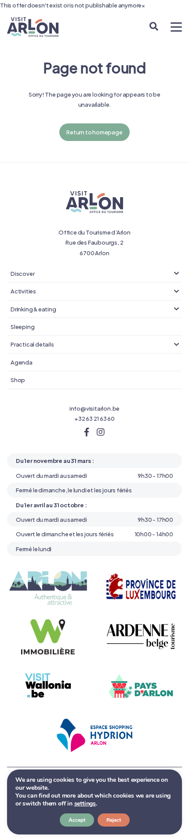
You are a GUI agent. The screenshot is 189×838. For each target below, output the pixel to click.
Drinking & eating (33, 309)
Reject (113, 820)
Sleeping (22, 326)
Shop (18, 379)
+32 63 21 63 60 (94, 418)
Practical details (32, 344)
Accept (77, 820)
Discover (22, 273)
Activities (23, 291)
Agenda (22, 362)
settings (85, 804)
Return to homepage (94, 132)
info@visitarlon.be (94, 408)
